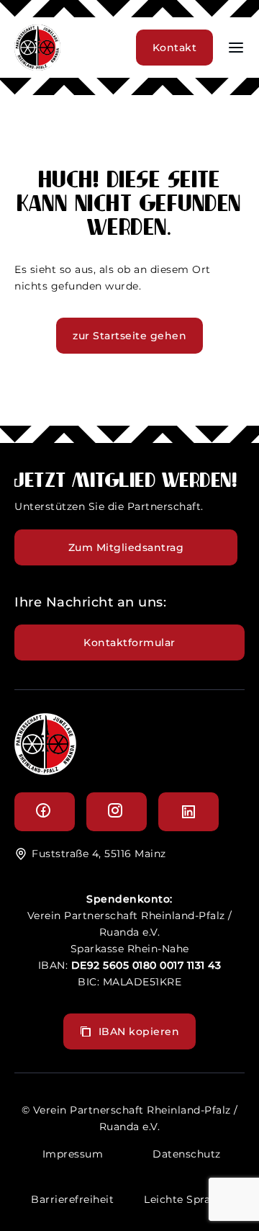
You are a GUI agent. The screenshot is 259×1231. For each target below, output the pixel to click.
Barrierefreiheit (72, 1199)
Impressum (73, 1153)
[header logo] (37, 66)
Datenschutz (187, 1153)
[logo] (45, 771)
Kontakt (175, 47)
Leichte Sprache (187, 1199)
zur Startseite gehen (129, 335)
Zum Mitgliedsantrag (126, 547)
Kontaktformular (129, 642)
